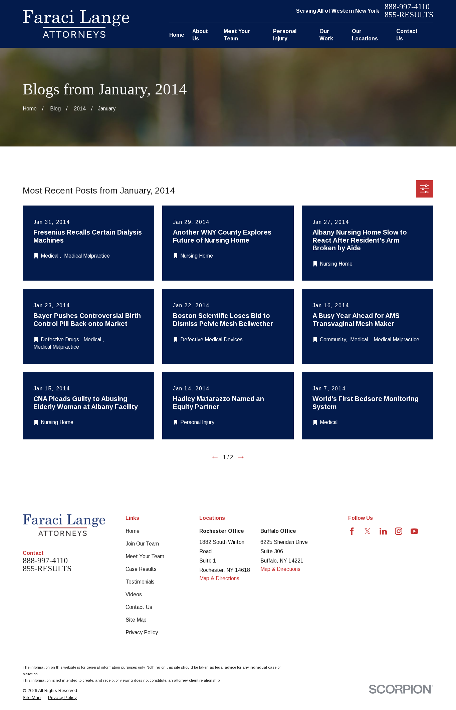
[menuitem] (32, 698)
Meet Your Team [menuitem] (237, 34)
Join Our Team (142, 544)
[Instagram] (398, 531)
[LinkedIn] (383, 531)
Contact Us (139, 607)
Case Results (141, 569)
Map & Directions (219, 578)
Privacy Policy (142, 632)
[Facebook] (352, 531)
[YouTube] (414, 531)
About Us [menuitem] (200, 34)
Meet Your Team (145, 556)
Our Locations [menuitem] (365, 34)
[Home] (76, 24)
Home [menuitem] (176, 35)
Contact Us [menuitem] (407, 34)
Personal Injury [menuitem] (284, 34)
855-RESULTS (409, 15)
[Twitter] (367, 531)
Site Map (136, 620)
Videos (134, 594)
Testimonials (140, 582)
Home (133, 531)
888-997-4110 (407, 7)
